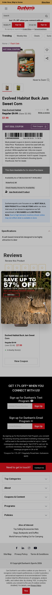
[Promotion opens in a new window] (26, 297)
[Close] (48, 274)
